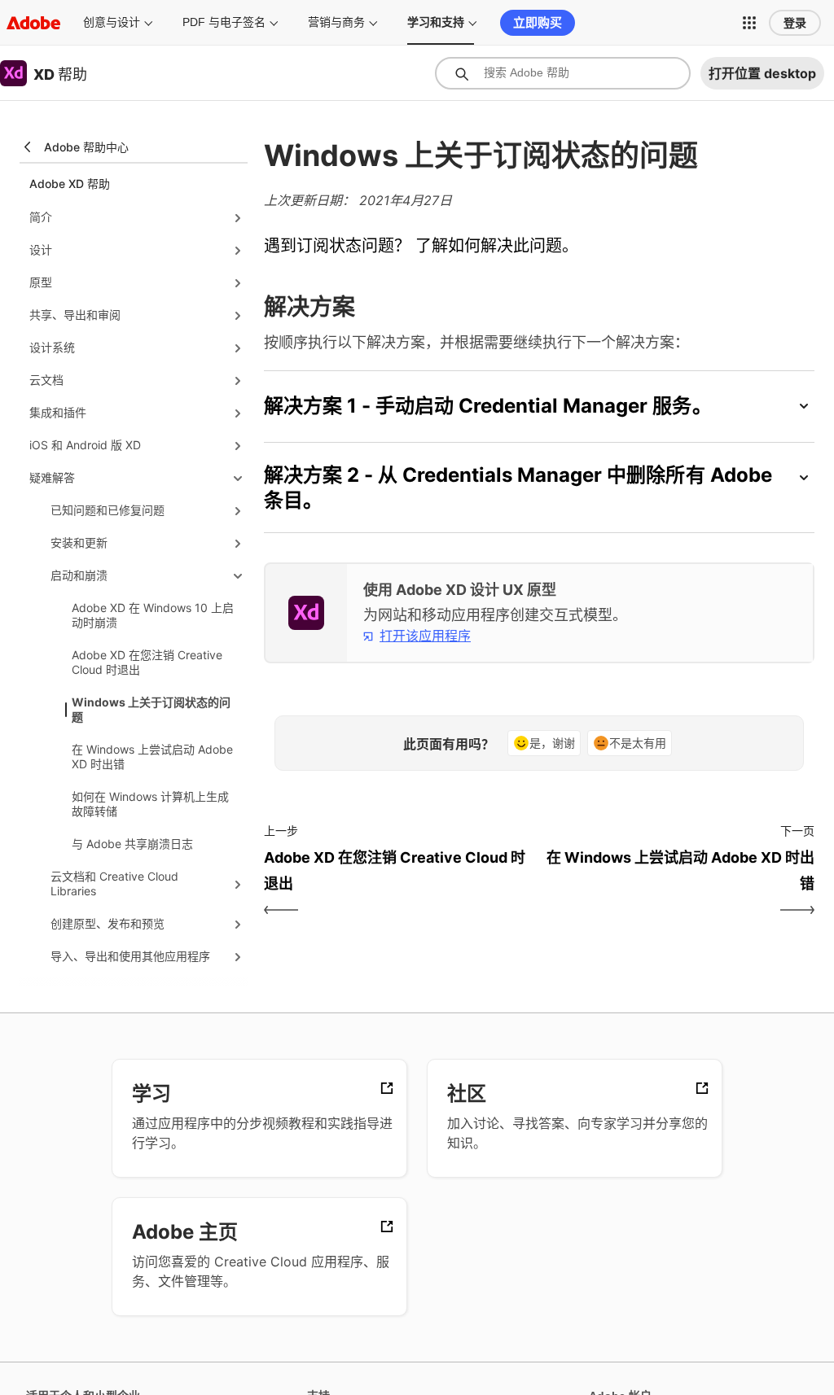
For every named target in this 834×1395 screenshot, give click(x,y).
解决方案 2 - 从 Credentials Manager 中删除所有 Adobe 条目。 (518, 487)
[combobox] (563, 73)
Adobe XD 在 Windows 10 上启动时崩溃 (153, 615)
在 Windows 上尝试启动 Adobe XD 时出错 (152, 756)
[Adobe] (33, 22)
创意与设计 (111, 21)
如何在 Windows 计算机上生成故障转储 (150, 803)
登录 (795, 22)
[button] (749, 23)
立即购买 (537, 22)
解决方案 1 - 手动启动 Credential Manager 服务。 (488, 406)
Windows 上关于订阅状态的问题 (151, 709)
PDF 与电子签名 (224, 21)
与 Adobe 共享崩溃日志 (132, 844)
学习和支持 (435, 21)
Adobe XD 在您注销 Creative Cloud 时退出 (147, 662)
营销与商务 (336, 21)
